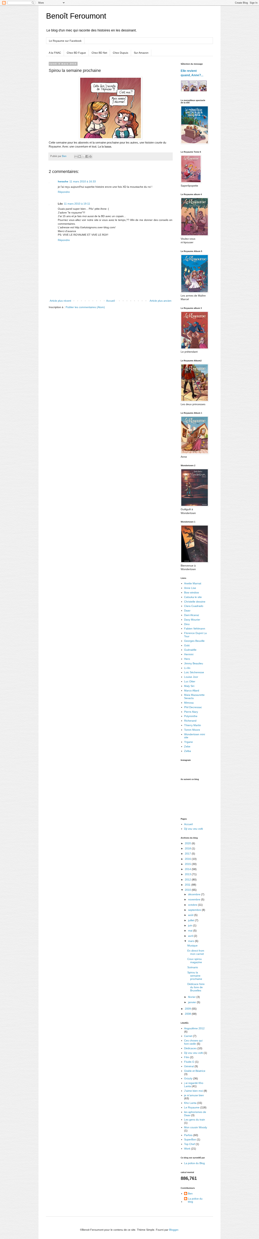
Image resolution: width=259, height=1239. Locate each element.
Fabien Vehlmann (194, 628)
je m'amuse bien (194, 1095)
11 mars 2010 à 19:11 (77, 203)
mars (191, 940)
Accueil (110, 300)
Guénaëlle (190, 649)
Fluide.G (189, 1061)
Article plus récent (60, 300)
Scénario (192, 967)
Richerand (190, 720)
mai (190, 930)
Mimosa (189, 702)
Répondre (64, 191)
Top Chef (189, 1144)
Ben (190, 1193)
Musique (192, 945)
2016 (188, 858)
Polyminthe (190, 716)
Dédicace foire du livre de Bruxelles (196, 987)
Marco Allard (191, 690)
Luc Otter (189, 681)
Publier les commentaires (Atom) (85, 307)
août (191, 914)
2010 (188, 889)
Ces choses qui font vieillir (193, 1042)
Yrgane (188, 741)
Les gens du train (194, 1119)
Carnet (188, 1035)
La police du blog (195, 1200)
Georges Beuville (194, 640)
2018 (188, 848)
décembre (194, 894)
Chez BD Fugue (76, 52)
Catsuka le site (193, 597)
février (192, 996)
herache (63, 181)
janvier (192, 1002)
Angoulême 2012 (194, 1028)
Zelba (187, 751)
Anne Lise (190, 587)
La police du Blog (194, 1163)
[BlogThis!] (80, 156)
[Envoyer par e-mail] (76, 156)
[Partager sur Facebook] (87, 156)
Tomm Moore (192, 729)
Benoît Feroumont (76, 16)
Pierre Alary (191, 711)
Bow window (191, 592)
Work (187, 1148)
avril (191, 935)
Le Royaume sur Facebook (65, 40)
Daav (187, 610)
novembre (194, 899)
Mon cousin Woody (195, 1127)
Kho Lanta (190, 1102)
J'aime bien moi (193, 1090)
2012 (188, 879)
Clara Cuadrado (193, 605)
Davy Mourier (192, 619)
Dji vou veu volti (193, 828)
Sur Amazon (141, 52)
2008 (188, 1013)
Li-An (187, 667)
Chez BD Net (99, 52)
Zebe (187, 746)
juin (190, 925)
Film (186, 1057)
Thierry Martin (192, 725)
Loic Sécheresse (194, 672)
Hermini (188, 654)
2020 (188, 843)
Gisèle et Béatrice (194, 1070)
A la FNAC (55, 52)
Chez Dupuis (120, 52)
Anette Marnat (192, 583)
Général (189, 1066)
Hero (187, 658)
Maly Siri (189, 685)
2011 (188, 884)
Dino (187, 624)
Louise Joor (191, 676)
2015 (188, 863)
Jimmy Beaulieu (193, 663)
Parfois (188, 1135)
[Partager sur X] (83, 156)
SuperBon (190, 1139)
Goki (187, 645)
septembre (195, 909)
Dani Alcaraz (191, 615)
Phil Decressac (193, 707)
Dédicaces (190, 1048)
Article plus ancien (160, 300)
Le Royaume (191, 1107)
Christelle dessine (194, 601)
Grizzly (188, 1078)
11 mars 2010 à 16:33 (82, 181)
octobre (193, 904)
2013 (188, 874)
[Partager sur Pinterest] (90, 156)
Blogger (173, 1229)
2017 (188, 853)
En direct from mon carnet (195, 952)
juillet (191, 920)
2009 (188, 1008)
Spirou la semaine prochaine (194, 975)
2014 (188, 869)
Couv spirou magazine (194, 960)
